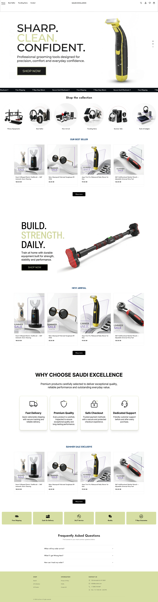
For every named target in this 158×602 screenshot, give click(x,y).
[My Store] (79, 3)
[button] (154, 3)
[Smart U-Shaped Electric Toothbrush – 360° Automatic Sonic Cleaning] (29, 160)
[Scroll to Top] (154, 592)
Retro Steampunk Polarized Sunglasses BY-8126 (62, 178)
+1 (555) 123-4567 (96, 587)
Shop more (79, 194)
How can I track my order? (54, 562)
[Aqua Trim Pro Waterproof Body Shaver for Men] (95, 160)
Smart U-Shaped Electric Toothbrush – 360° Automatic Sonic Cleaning (29, 178)
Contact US (63, 587)
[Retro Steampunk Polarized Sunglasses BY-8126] (62, 160)
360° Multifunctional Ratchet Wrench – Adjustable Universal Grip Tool (127, 178)
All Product (36, 587)
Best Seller (11, 3)
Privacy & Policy (65, 581)
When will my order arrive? (54, 548)
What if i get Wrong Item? (53, 555)
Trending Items (23, 3)
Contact (33, 3)
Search (35, 581)
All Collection (36, 584)
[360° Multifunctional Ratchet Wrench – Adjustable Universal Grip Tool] (129, 160)
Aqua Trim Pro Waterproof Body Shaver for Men (95, 178)
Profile (62, 584)
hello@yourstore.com (96, 583)
